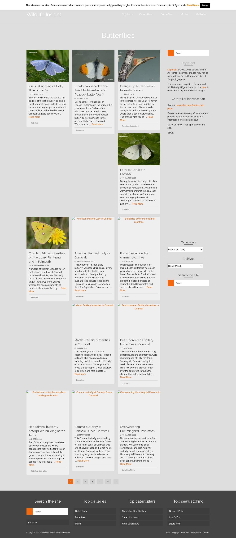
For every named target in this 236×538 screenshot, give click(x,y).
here (204, 87)
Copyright (172, 69)
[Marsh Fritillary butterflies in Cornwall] (93, 320)
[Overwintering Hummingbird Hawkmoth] (139, 406)
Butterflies (34, 123)
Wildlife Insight (43, 14)
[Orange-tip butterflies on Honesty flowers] (139, 66)
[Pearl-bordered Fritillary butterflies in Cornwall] (139, 320)
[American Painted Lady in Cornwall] (93, 233)
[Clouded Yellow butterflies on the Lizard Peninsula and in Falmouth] (47, 233)
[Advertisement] (188, 187)
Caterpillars (134, 126)
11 (108, 481)
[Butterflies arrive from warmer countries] (139, 233)
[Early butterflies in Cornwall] (139, 149)
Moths (132, 470)
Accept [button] (205, 5)
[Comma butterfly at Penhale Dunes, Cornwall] (93, 406)
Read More (34, 116)
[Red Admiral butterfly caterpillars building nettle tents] (47, 406)
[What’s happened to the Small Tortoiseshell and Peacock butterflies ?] (93, 66)
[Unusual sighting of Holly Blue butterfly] (47, 66)
